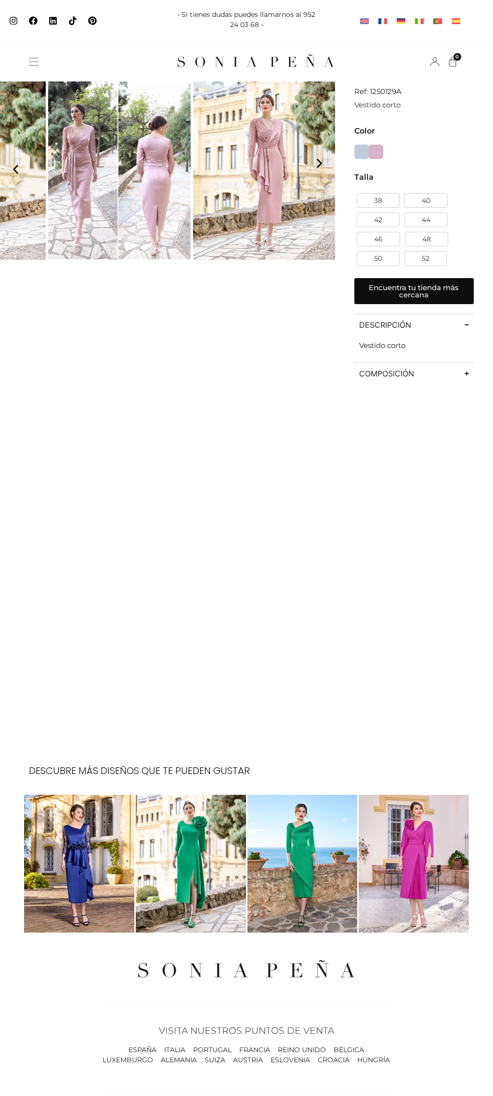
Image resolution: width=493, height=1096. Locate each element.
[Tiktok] (72, 20)
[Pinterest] (92, 20)
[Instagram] (13, 20)
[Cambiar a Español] (456, 20)
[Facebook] (33, 20)
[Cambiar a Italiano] (419, 20)
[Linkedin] (53, 20)
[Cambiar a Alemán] (401, 20)
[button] (33, 61)
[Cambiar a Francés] (383, 20)
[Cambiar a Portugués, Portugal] (437, 20)
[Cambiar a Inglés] (364, 20)
